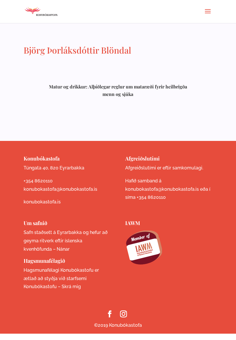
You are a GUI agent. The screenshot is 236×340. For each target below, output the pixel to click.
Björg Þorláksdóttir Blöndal (77, 50)
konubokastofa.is (42, 202)
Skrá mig (71, 286)
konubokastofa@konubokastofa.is (60, 189)
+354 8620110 (38, 181)
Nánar (63, 249)
